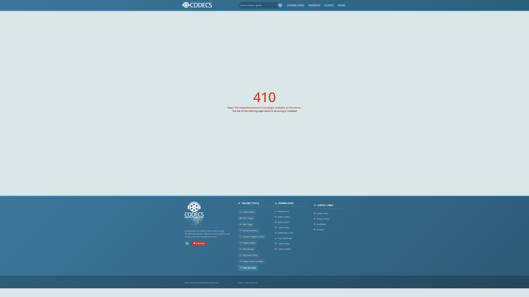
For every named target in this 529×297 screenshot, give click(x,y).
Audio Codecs (284, 216)
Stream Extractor (250, 230)
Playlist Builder (249, 243)
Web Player (248, 224)
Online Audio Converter (253, 261)
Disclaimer (321, 224)
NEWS (342, 5)
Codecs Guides (284, 249)
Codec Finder (248, 212)
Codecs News (284, 243)
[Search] (280, 5)
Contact (320, 229)
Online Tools (250, 203)
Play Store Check (250, 255)
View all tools (249, 267)
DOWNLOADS (295, 5)
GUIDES (329, 5)
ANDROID (314, 5)
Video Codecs (284, 222)
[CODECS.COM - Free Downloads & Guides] (194, 214)
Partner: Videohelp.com (247, 282)
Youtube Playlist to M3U (253, 236)
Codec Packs (283, 227)
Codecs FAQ (322, 213)
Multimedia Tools (285, 233)
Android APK (283, 211)
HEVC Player (248, 218)
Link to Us (200, 243)
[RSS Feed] (187, 243)
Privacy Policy (323, 219)
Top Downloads (285, 238)
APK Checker (248, 249)
